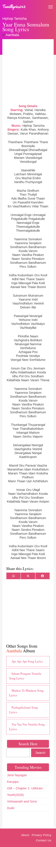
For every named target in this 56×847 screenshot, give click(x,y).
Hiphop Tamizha (14, 19)
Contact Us (43, 840)
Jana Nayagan (17, 775)
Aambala (12, 35)
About (25, 835)
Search (40, 752)
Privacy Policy (41, 835)
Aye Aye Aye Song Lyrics (27, 661)
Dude (10, 808)
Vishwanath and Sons (22, 801)
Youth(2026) (15, 795)
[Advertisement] (28, 71)
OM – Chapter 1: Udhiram (25, 788)
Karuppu (13, 781)
